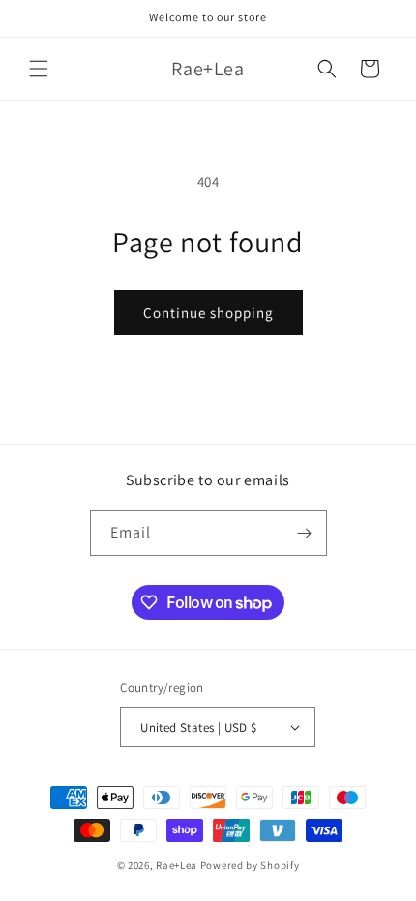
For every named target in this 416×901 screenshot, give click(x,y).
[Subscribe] (304, 533)
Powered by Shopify (250, 865)
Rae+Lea (176, 865)
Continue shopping (208, 313)
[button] (38, 68)
